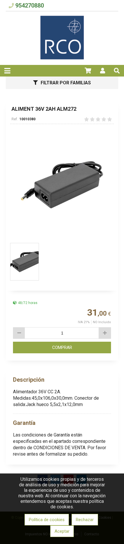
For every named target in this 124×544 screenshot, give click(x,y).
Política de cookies (47, 519)
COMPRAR (62, 347)
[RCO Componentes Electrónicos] (62, 58)
